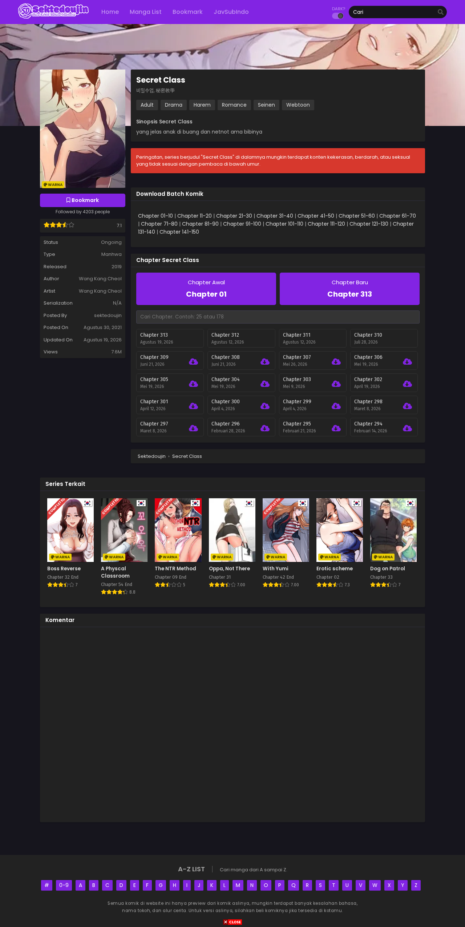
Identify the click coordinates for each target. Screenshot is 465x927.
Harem (202, 104)
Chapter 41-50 (316, 215)
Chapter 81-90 (200, 223)
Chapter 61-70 (397, 215)
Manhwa (111, 254)
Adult (147, 104)
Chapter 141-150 (179, 231)
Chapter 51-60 (357, 215)
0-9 (64, 885)
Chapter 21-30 (234, 215)
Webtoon (298, 104)
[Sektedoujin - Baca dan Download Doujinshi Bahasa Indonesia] (53, 18)
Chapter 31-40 (274, 215)
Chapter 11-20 (194, 215)
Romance (234, 104)
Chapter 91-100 (242, 223)
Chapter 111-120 (326, 223)
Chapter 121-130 (368, 223)
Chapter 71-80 (159, 223)
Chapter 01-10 (155, 215)
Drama (173, 104)
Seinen (266, 104)
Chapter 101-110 (284, 223)
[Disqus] (232, 724)
